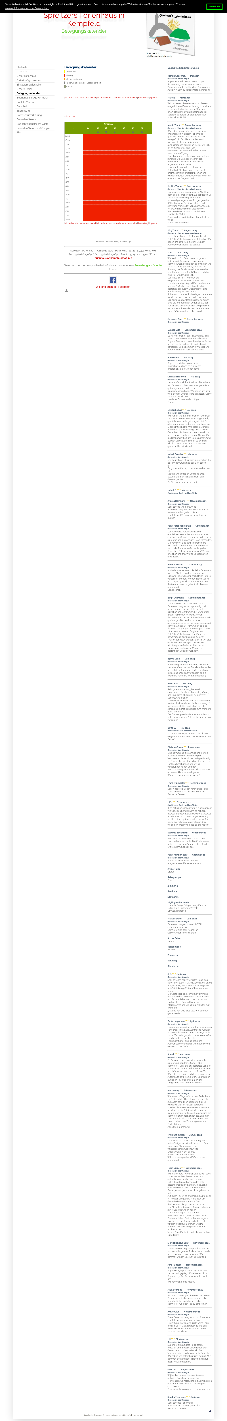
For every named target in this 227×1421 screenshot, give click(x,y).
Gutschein (22, 106)
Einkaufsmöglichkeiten (29, 84)
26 (106, 128)
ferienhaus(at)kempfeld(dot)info (113, 258)
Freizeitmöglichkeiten (28, 80)
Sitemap (21, 132)
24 (88, 128)
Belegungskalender (28, 93)
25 (98, 128)
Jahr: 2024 (70, 116)
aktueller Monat (104, 97)
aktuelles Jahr (71, 97)
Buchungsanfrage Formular (32, 97)
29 (133, 128)
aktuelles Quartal (88, 97)
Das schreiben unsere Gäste (32, 123)
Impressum (23, 110)
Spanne (153, 97)
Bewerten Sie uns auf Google (33, 128)
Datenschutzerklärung (29, 115)
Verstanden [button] (215, 6)
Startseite (22, 67)
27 (115, 128)
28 (124, 128)
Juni (106, 124)
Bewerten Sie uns (26, 119)
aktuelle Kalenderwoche (125, 97)
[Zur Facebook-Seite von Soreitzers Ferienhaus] (113, 283)
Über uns (22, 71)
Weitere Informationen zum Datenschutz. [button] (27, 8)
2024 (110, 124)
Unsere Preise (24, 89)
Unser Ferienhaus (26, 75)
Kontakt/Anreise (26, 102)
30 (142, 128)
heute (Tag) (143, 97)
